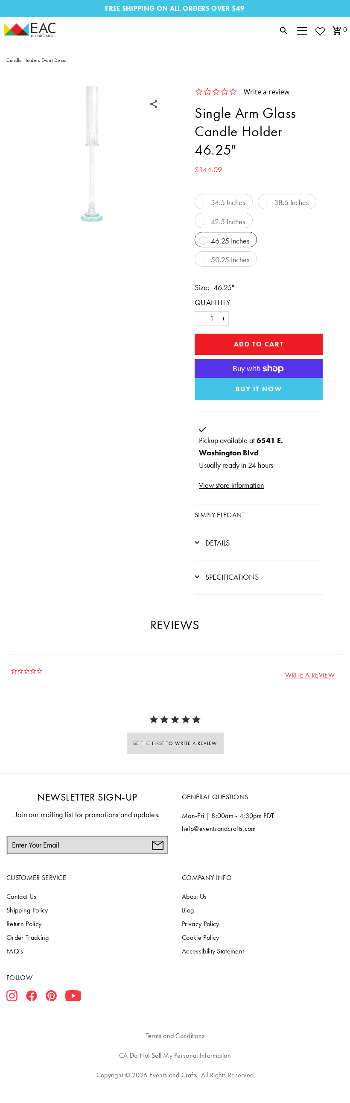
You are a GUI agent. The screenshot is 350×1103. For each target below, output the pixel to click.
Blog (188, 910)
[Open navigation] (302, 30)
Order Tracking (27, 937)
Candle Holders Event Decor (36, 60)
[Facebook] (31, 997)
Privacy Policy (200, 923)
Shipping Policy (27, 910)
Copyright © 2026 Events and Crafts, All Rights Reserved (175, 1075)
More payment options (259, 389)
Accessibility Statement (213, 951)
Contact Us (21, 896)
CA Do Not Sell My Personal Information (175, 1055)
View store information (231, 485)
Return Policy (23, 923)
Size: (202, 287)
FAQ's (14, 951)
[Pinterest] (51, 997)
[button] (309, 675)
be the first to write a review (175, 743)
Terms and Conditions (175, 1035)
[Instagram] (12, 997)
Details (217, 543)
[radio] (224, 201)
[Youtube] (73, 997)
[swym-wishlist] (319, 31)
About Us (194, 896)
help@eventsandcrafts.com (219, 828)
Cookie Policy (200, 937)
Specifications (231, 577)
